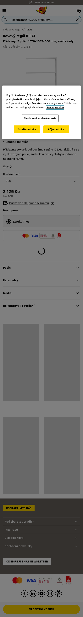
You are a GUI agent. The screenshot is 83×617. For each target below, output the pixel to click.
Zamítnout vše (27, 129)
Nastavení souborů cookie (40, 118)
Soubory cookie (55, 107)
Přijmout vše (56, 129)
